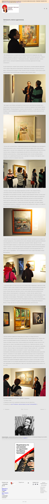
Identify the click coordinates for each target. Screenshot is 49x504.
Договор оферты (43, 485)
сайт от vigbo (24, 501)
